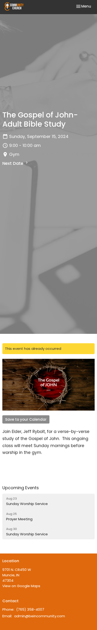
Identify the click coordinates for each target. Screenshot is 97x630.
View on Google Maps (21, 585)
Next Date (13, 163)
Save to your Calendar (26, 419)
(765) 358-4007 (30, 609)
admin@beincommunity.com (39, 616)
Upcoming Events (20, 488)
